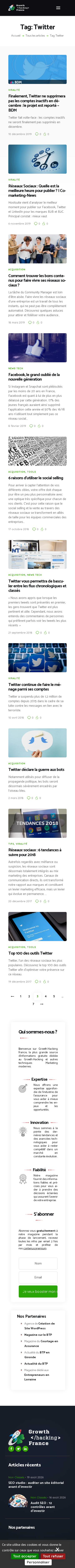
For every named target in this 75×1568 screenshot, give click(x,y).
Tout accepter (24, 1556)
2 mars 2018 (16, 798)
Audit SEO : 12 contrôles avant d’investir (43, 1507)
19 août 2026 (35, 1477)
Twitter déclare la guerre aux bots (36, 770)
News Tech (15, 368)
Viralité (14, 89)
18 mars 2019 (16, 322)
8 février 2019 (17, 426)
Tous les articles (35, 35)
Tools (31, 471)
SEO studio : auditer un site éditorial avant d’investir (36, 1485)
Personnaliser (38, 1562)
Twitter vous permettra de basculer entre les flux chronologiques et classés (37, 586)
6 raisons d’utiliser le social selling (35, 478)
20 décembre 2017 (20, 901)
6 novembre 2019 (19, 223)
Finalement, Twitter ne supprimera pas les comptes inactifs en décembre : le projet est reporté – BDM (36, 103)
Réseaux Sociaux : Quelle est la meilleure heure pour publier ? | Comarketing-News (37, 191)
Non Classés (16, 1477)
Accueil (15, 36)
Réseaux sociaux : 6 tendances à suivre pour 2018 (34, 852)
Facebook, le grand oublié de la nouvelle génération (34, 377)
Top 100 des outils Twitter (30, 953)
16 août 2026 (57, 1497)
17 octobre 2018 (18, 529)
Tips (11, 843)
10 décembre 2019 (20, 134)
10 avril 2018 (16, 717)
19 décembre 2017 (19, 981)
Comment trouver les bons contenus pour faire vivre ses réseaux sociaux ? (37, 281)
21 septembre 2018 (20, 632)
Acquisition (16, 269)
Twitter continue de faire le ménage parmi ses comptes (34, 687)
